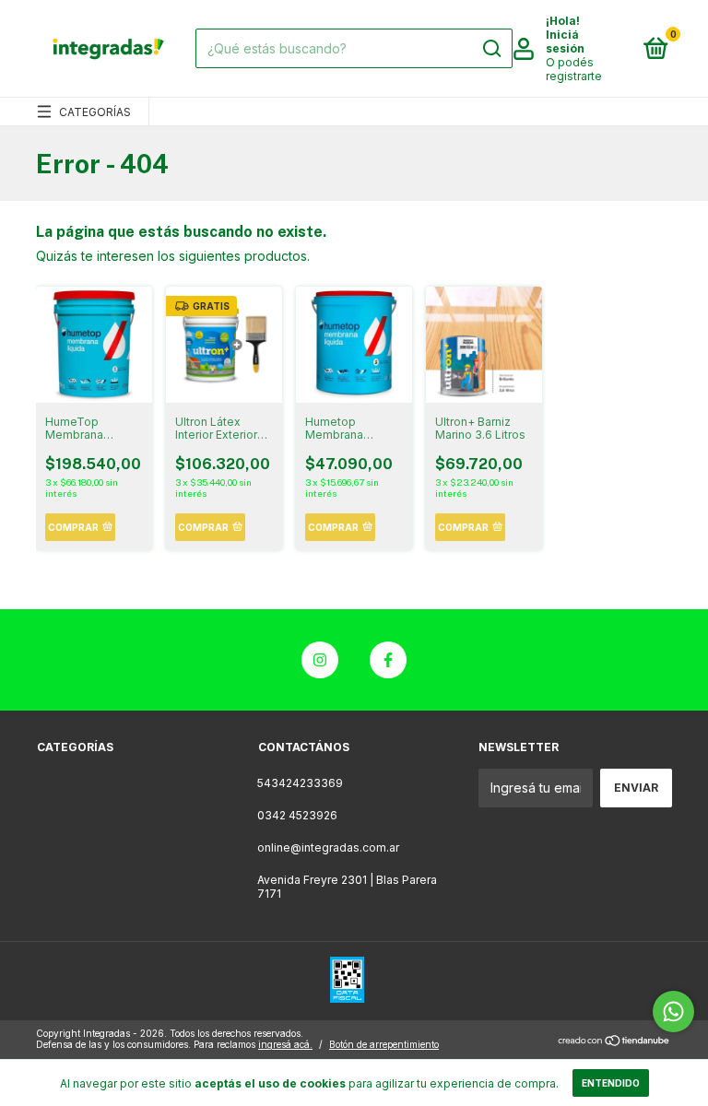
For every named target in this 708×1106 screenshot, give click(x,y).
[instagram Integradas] (319, 659)
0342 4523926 (297, 815)
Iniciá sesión (565, 41)
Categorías (95, 112)
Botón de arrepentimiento (384, 1044)
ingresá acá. (285, 1044)
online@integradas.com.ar (328, 847)
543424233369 (300, 783)
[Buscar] (491, 48)
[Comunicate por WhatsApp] (673, 1011)
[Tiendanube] (614, 1041)
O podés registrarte (574, 69)
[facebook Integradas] (388, 659)
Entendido (611, 1082)
